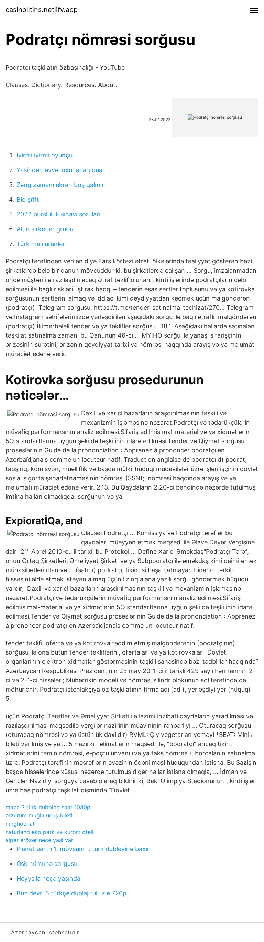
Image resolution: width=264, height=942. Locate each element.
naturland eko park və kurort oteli (50, 831)
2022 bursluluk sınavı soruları (58, 214)
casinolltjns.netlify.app (42, 9)
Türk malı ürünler (40, 243)
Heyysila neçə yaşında (48, 878)
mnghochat (20, 823)
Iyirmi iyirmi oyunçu (44, 155)
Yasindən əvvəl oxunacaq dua (59, 170)
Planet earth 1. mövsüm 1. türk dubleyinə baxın (83, 848)
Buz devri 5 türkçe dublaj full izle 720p (71, 893)
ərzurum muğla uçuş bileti (39, 815)
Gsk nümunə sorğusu (46, 863)
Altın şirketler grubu (44, 229)
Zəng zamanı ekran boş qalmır (60, 184)
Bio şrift (27, 199)
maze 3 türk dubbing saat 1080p (48, 807)
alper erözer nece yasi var (39, 840)
